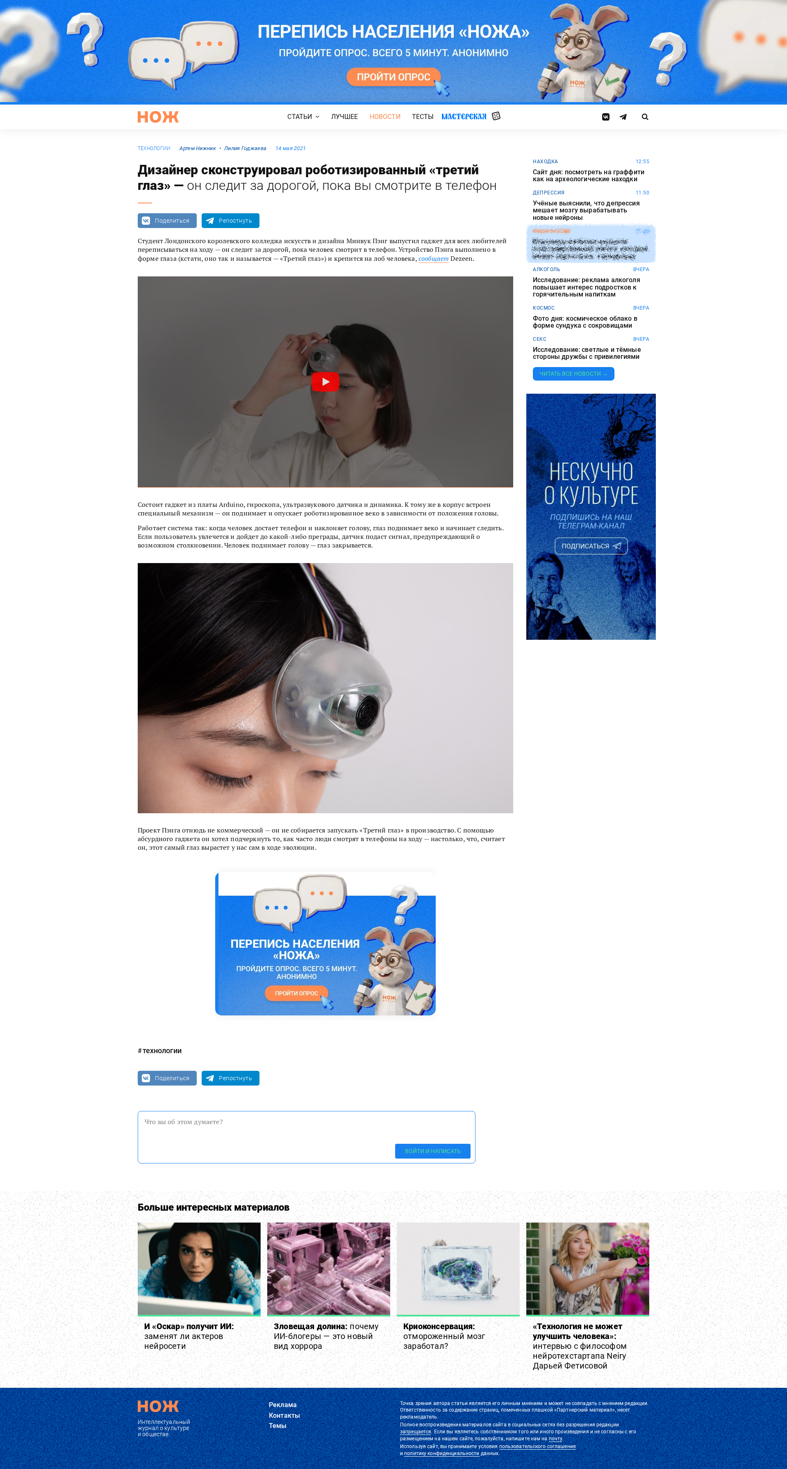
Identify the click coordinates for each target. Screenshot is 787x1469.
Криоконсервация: (444, 1336)
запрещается (415, 1432)
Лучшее (344, 117)
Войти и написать (433, 1151)
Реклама (283, 1405)
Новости (385, 117)
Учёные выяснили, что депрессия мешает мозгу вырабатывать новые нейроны (586, 210)
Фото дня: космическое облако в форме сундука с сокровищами (585, 322)
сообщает (434, 258)
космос (544, 308)
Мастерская (464, 116)
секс (539, 339)
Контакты (284, 1415)
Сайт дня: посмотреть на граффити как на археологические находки (588, 176)
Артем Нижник (198, 148)
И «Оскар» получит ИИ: (189, 1336)
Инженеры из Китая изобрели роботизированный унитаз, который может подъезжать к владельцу (590, 249)
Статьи (299, 117)
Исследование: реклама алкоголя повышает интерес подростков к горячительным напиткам (586, 287)
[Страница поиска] (645, 116)
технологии (154, 148)
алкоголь (546, 269)
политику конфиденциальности (441, 1453)
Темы (278, 1426)
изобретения (551, 231)
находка (545, 161)
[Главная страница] (158, 117)
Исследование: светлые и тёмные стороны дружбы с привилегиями (587, 353)
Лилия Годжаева (245, 148)
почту (555, 1439)
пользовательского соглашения (537, 1446)
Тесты (423, 117)
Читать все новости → (573, 373)
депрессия (549, 193)
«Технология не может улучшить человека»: (580, 1346)
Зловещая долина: (326, 1336)
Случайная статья (496, 116)
